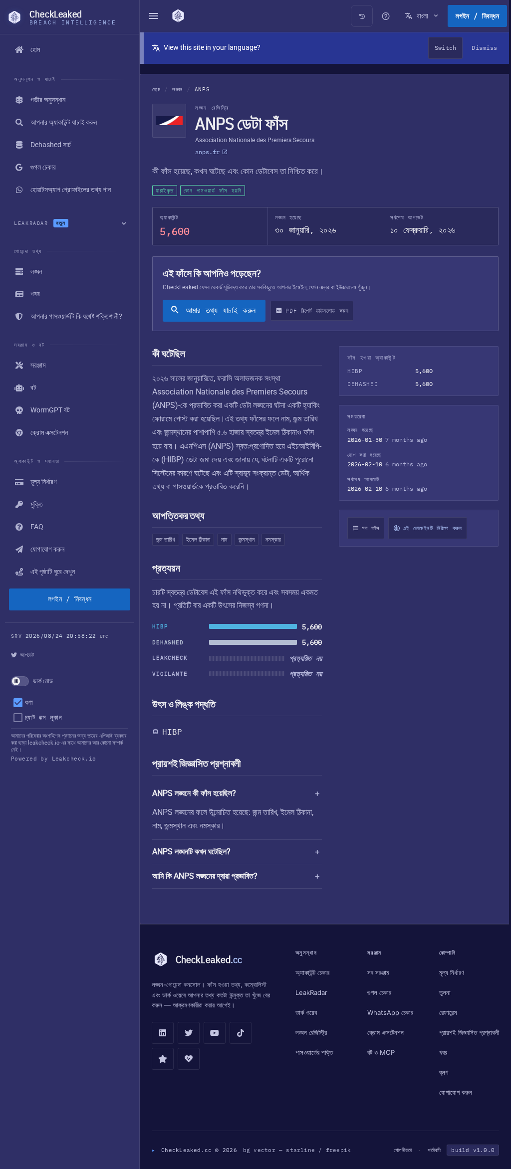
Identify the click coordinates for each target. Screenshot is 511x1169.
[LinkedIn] (163, 1033)
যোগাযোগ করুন (452, 1093)
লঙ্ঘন (177, 89)
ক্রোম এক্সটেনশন (384, 1032)
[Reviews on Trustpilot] (163, 1059)
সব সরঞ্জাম (377, 972)
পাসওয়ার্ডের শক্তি (314, 1052)
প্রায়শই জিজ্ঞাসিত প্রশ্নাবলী (455, 1033)
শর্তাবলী (429, 1151)
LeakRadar (311, 992)
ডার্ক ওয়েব (306, 1012)
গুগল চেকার (378, 992)
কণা (29, 702)
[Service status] (189, 1059)
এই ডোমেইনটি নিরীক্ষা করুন (427, 528)
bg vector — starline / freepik (297, 1151)
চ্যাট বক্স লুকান (43, 717)
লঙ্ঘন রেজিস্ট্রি (311, 1032)
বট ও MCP (379, 1052)
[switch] (69, 681)
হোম (156, 89)
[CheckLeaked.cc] (179, 16)
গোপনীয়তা (398, 1151)
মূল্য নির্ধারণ (448, 972)
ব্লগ (440, 1073)
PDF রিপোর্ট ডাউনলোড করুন (316, 310)
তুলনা (441, 992)
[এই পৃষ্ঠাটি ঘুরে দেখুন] (381, 16)
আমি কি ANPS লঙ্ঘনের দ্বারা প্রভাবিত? (204, 876)
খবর (440, 1053)
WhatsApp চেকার (389, 1012)
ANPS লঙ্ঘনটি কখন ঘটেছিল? (191, 851)
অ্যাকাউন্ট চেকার (312, 972)
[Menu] (154, 16)
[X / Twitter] (189, 1033)
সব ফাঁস (365, 528)
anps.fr (207, 152)
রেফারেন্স (445, 1012)
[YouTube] (215, 1033)
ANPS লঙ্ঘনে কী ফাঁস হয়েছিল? (194, 793)
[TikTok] (241, 1033)
